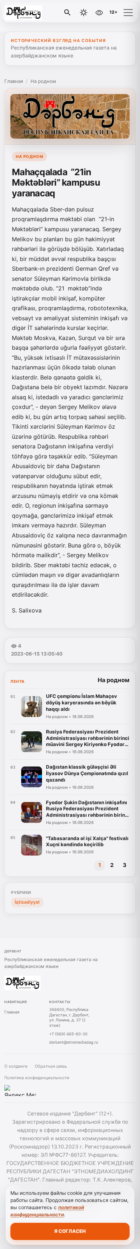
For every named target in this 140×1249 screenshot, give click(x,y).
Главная (13, 81)
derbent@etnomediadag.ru (73, 1042)
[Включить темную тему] (83, 12)
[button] (128, 12)
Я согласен (70, 1231)
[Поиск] (67, 12)
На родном (43, 81)
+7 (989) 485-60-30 (68, 1033)
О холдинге (16, 1066)
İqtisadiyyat (27, 902)
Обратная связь (51, 1066)
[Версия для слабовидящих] (99, 12)
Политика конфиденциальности (36, 1077)
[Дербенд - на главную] (35, 12)
